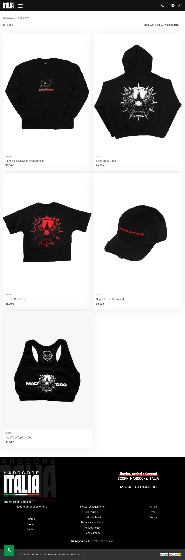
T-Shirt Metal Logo (16, 299)
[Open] (20, 6)
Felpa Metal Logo (106, 160)
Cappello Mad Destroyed (110, 299)
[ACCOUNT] (180, 5)
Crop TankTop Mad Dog (18, 437)
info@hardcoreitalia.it (17, 501)
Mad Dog (8, 156)
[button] (9, 550)
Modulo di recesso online (31, 506)
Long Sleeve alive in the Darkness (24, 160)
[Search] (163, 5)
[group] (47, 93)
